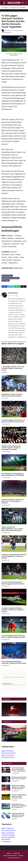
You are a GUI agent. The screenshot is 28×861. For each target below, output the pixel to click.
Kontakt (20, 855)
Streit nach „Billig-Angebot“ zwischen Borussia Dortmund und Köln (19, 796)
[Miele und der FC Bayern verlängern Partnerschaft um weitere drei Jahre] (6, 787)
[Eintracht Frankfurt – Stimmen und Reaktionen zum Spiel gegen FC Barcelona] (14, 488)
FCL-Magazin (5, 7)
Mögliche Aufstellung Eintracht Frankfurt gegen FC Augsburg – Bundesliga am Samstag (11, 447)
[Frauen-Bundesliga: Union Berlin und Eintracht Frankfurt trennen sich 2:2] (14, 409)
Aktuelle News (13, 7)
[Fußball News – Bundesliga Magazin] (11, 2)
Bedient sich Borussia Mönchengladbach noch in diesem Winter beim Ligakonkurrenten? (12, 528)
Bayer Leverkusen (8, 755)
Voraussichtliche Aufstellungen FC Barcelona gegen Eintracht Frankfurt (13, 583)
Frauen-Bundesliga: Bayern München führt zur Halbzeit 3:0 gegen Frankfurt (13, 636)
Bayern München (8, 751)
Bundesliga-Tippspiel (14, 857)
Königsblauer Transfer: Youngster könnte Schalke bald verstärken (12, 395)
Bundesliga (7, 276)
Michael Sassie (9, 30)
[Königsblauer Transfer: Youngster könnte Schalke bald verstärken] (14, 383)
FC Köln (5, 280)
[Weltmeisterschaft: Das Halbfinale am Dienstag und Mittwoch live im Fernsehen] (6, 815)
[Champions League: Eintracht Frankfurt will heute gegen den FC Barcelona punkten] (14, 543)
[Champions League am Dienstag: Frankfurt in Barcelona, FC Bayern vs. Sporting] (14, 597)
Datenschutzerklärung (10, 855)
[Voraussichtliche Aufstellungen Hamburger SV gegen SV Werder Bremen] (14, 650)
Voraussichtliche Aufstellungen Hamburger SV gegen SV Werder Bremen (14, 662)
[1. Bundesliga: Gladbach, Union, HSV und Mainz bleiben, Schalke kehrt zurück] (14, 355)
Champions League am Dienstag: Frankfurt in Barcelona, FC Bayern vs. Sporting (13, 609)
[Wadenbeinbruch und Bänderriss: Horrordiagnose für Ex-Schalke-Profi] (6, 806)
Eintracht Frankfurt (10, 278)
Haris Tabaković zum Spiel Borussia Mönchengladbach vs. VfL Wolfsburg (13, 474)
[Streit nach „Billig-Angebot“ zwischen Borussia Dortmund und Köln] (6, 797)
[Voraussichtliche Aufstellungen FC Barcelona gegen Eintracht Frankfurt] (14, 571)
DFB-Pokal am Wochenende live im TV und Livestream (19, 777)
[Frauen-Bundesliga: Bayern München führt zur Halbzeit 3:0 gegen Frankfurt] (14, 624)
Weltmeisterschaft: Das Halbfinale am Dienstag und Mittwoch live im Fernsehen (18, 816)
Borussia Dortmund (8, 753)
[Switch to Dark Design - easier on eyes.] (25, 2)
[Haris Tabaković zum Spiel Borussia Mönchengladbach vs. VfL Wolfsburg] (14, 462)
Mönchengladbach (8, 837)
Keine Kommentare (7, 32)
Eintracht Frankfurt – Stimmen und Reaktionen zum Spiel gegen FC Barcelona (12, 501)
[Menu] (23, 2)
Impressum (17, 853)
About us (9, 853)
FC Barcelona (6, 842)
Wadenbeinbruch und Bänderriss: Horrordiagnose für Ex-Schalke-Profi (19, 805)
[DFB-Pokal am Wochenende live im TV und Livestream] (6, 779)
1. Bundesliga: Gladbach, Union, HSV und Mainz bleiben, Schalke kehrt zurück (13, 368)
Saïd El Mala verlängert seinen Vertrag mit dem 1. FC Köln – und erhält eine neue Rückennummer (19, 770)
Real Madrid (6, 839)
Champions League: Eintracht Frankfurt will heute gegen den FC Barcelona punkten (14, 556)
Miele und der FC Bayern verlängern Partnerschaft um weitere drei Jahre (18, 787)
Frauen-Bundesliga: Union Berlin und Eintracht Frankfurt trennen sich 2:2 (13, 421)
